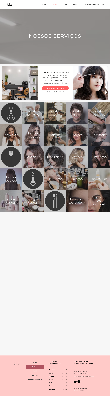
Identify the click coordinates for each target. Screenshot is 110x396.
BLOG (35, 371)
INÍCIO (35, 363)
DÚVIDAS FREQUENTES (35, 379)
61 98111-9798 (84, 373)
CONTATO (35, 375)
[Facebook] (78, 381)
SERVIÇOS (35, 367)
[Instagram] (103, 4)
